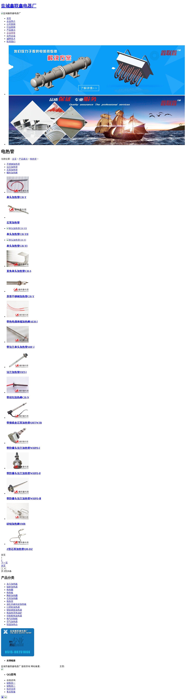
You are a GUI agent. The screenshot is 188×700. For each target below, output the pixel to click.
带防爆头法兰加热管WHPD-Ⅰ (23, 448)
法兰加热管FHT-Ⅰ (17, 372)
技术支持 (11, 689)
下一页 (4, 563)
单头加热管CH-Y (16, 197)
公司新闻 (11, 24)
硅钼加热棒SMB (16, 523)
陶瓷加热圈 (12, 595)
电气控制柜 (12, 618)
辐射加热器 (12, 587)
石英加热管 (12, 170)
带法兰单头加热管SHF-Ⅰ (20, 347)
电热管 (33, 159)
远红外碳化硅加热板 (16, 604)
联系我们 (11, 41)
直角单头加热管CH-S (19, 271)
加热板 (91, 666)
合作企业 (11, 36)
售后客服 (11, 692)
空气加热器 (12, 621)
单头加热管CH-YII (17, 234)
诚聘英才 (11, 38)
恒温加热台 (12, 624)
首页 (9, 18)
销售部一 (11, 683)
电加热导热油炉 (14, 613)
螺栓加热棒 (12, 173)
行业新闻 (11, 27)
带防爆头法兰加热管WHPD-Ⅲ (24, 498)
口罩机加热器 (13, 607)
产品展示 (11, 30)
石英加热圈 (12, 598)
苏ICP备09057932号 (49, 666)
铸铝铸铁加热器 (14, 610)
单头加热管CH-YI (17, 245)
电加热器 (76, 666)
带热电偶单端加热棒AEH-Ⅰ (22, 321)
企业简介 (11, 21)
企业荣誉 (11, 33)
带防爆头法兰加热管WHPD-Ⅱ (23, 473)
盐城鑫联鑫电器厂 (18, 5)
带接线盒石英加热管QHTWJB (24, 422)
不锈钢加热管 (13, 164)
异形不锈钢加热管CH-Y (20, 296)
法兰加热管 (12, 167)
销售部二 (11, 686)
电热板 (10, 592)
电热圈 (10, 590)
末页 (3, 565)
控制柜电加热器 (14, 616)
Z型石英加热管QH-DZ (20, 549)
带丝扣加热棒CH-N (18, 397)
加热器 (68, 666)
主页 (14, 159)
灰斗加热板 (12, 584)
